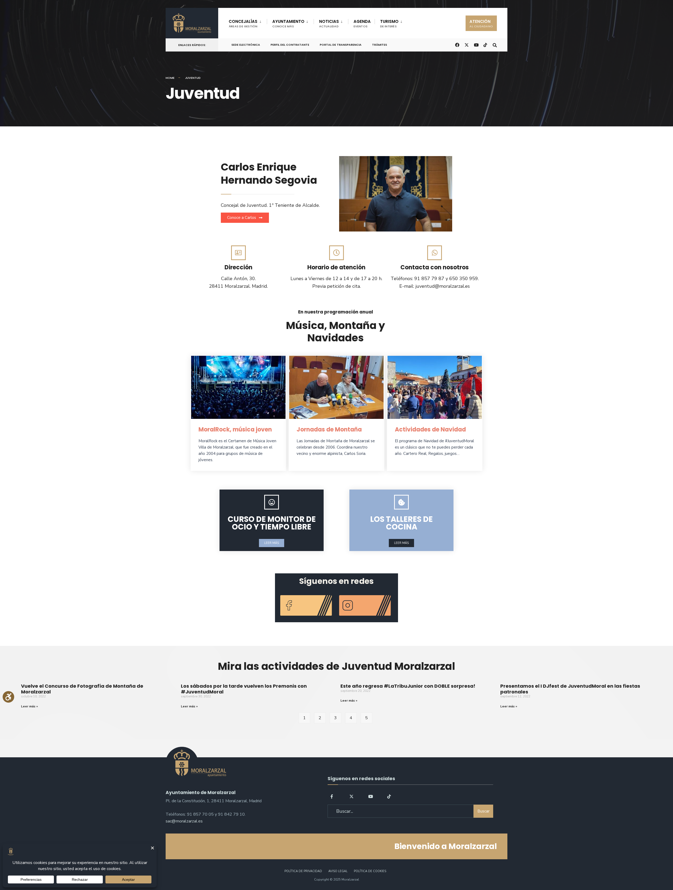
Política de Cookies (370, 871)
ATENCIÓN (481, 23)
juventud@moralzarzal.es (442, 286)
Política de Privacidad (303, 871)
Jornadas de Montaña (329, 429)
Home (170, 78)
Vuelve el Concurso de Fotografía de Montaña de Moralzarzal (82, 689)
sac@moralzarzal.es (184, 821)
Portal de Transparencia (340, 45)
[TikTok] (485, 44)
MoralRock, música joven (235, 429)
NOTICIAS (329, 23)
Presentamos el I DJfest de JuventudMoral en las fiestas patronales (570, 689)
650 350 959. (464, 278)
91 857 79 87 (429, 278)
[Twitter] (351, 796)
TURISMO (389, 23)
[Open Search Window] (494, 44)
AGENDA (362, 23)
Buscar (483, 811)
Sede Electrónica (245, 45)
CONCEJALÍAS (243, 23)
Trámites (379, 45)
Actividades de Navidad (430, 429)
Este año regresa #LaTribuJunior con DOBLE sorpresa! (407, 686)
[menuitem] (248, 23)
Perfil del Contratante (290, 45)
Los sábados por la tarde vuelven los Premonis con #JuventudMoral (244, 689)
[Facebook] (333, 796)
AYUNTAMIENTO (288, 23)
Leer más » (29, 706)
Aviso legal (338, 871)
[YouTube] (370, 796)
